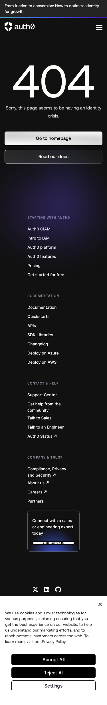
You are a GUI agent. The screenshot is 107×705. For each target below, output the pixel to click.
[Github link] (58, 589)
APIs (31, 325)
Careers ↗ (37, 492)
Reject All (53, 672)
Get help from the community (44, 407)
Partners (35, 501)
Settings (53, 685)
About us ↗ (38, 483)
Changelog (37, 344)
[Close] (100, 604)
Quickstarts (38, 316)
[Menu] (99, 26)
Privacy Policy (54, 641)
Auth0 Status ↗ (42, 436)
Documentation (41, 307)
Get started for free (45, 274)
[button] (53, 138)
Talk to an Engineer (45, 427)
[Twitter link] (35, 589)
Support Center (42, 395)
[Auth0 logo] (50, 27)
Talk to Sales (39, 418)
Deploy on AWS (41, 362)
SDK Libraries (40, 334)
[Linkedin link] (46, 589)
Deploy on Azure (43, 353)
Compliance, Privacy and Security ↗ (46, 472)
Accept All (53, 659)
